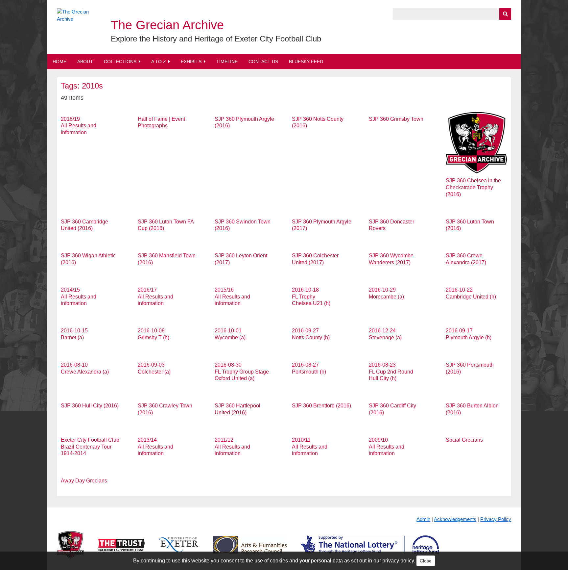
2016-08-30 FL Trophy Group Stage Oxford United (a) (242, 371)
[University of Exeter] (179, 550)
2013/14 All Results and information (155, 446)
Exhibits (191, 61)
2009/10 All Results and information (386, 446)
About (85, 61)
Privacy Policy (495, 519)
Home (59, 61)
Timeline (227, 61)
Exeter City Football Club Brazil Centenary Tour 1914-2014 (90, 446)
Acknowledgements (455, 519)
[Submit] (505, 14)
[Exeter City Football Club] (70, 550)
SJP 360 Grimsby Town (396, 119)
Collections (120, 61)
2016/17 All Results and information (155, 296)
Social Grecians (464, 440)
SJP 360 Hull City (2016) (90, 405)
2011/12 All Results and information (232, 446)
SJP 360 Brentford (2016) (321, 405)
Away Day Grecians (84, 480)
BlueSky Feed (306, 61)
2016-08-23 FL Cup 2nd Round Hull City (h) (391, 371)
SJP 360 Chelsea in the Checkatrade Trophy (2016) (473, 187)
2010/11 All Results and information (309, 446)
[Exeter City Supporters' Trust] (121, 550)
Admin (423, 519)
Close (426, 560)
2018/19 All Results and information (78, 126)
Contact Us (263, 61)
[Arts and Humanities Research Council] (250, 550)
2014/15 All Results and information (78, 296)
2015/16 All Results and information (232, 296)
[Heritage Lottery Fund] (370, 550)
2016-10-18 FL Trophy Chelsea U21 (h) (311, 296)
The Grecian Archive (167, 25)
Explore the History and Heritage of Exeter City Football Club (216, 38)
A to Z (158, 61)
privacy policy (398, 560)
